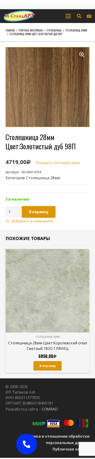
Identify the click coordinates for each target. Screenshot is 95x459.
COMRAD (50, 409)
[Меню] (68, 16)
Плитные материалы (31, 30)
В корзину (38, 211)
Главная (10, 30)
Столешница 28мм (76, 30)
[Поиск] (79, 16)
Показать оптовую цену (57, 162)
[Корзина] (89, 16)
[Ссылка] (19, 16)
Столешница (54, 30)
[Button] (26, 444)
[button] (81, 54)
